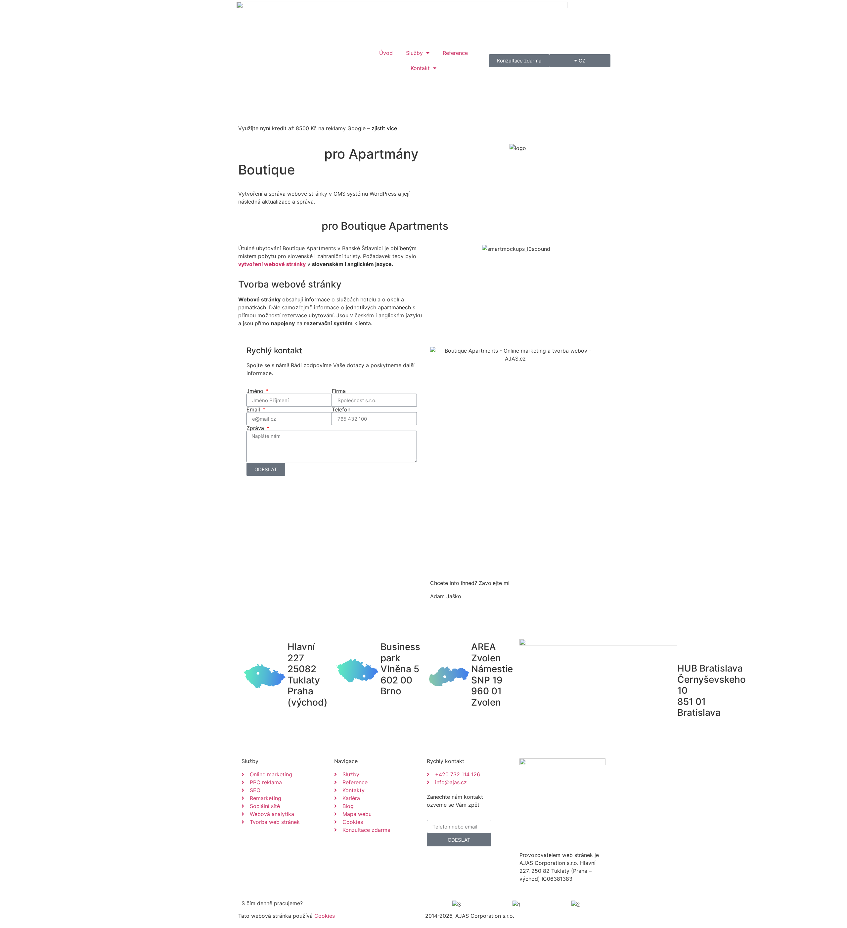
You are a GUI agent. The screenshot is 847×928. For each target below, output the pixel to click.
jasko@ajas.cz (448, 612)
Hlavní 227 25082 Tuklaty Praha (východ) (308, 674)
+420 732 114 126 (452, 604)
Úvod (386, 53)
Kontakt (420, 68)
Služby (414, 53)
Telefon (341, 409)
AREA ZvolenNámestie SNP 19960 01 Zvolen (492, 674)
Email (254, 409)
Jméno (255, 391)
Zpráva (256, 428)
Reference (455, 53)
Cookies (324, 915)
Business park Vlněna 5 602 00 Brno (400, 669)
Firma (339, 391)
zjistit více (384, 128)
